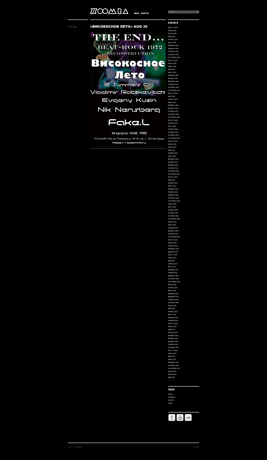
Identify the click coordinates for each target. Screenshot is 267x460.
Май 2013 (171, 356)
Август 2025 (173, 60)
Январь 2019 (173, 228)
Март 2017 (172, 267)
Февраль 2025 (173, 75)
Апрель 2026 (173, 39)
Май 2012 (171, 377)
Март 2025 (172, 72)
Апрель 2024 (173, 99)
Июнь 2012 (172, 374)
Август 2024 (173, 93)
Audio (170, 394)
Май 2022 (171, 150)
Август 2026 (173, 27)
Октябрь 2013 (173, 347)
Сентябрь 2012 (174, 368)
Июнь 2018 (172, 243)
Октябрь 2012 (173, 365)
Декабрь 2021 (173, 165)
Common (171, 397)
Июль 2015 (172, 305)
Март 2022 (172, 156)
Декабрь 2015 (173, 296)
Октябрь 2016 (173, 279)
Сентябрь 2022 (174, 138)
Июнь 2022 (172, 147)
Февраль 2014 (173, 335)
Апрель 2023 (173, 123)
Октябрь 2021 (173, 171)
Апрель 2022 (173, 153)
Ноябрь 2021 (173, 168)
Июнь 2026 (172, 33)
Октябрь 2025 (173, 54)
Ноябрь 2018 (173, 234)
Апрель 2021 (173, 183)
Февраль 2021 (173, 189)
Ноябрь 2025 (173, 51)
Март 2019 (172, 225)
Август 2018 (173, 240)
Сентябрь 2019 (174, 219)
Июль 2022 (172, 144)
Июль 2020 (172, 204)
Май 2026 (171, 36)
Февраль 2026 (173, 45)
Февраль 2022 (173, 159)
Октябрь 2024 (173, 87)
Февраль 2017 (173, 270)
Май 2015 (171, 308)
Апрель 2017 (173, 264)
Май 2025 (171, 69)
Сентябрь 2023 (174, 117)
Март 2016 (172, 290)
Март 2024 (172, 102)
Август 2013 (173, 350)
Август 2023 (173, 120)
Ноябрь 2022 (173, 132)
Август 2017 (173, 255)
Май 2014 (171, 329)
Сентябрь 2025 (174, 57)
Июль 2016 (172, 284)
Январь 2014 (173, 338)
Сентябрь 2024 (174, 90)
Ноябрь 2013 (173, 344)
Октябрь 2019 (173, 216)
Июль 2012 (172, 371)
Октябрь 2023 (173, 114)
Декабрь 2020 (173, 195)
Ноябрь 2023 (173, 111)
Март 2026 (172, 42)
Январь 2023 (173, 129)
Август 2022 (173, 141)
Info (136, 13)
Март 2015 (172, 314)
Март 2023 (172, 126)
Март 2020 (172, 207)
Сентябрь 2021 (174, 174)
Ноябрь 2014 (173, 320)
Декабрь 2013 (173, 341)
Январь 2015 (173, 317)
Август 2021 (173, 177)
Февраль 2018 (173, 249)
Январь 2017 (173, 273)
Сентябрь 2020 (174, 201)
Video (170, 403)
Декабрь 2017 (173, 252)
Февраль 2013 (173, 362)
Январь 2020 (173, 210)
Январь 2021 (173, 192)
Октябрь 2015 (173, 302)
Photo (145, 13)
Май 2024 (171, 96)
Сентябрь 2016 (174, 282)
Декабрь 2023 (173, 108)
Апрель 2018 (173, 246)
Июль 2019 (172, 222)
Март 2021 (172, 186)
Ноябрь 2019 (173, 213)
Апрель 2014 (173, 332)
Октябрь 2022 (173, 135)
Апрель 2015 (173, 311)
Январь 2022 (173, 162)
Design (196, 447)
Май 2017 (171, 261)
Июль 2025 (172, 63)
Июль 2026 (172, 30)
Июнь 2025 (172, 66)
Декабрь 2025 (173, 48)
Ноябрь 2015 (173, 300)
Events (171, 400)
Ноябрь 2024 (173, 84)
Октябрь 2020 (173, 198)
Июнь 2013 (172, 353)
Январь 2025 (173, 78)
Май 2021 (171, 180)
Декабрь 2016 (173, 276)
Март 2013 (172, 359)
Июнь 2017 (172, 258)
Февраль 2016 (173, 294)
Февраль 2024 (173, 105)
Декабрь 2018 (173, 231)
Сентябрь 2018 (174, 237)
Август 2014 (173, 323)
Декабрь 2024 (173, 81)
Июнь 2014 (172, 326)
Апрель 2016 (173, 288)
